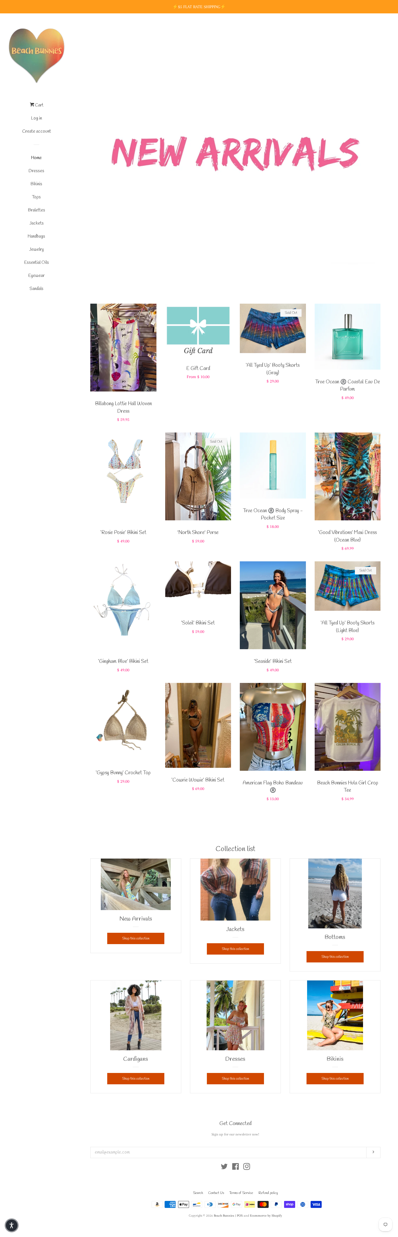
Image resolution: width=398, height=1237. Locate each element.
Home (36, 158)
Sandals (36, 289)
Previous (102, 145)
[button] (12, 1225)
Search (198, 1193)
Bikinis (36, 184)
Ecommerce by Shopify (266, 1216)
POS (240, 1216)
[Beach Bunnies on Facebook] (235, 1167)
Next (368, 145)
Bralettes (36, 210)
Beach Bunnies (224, 1216)
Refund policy (268, 1193)
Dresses (36, 171)
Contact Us (216, 1193)
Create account (36, 131)
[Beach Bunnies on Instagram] (246, 1167)
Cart (38, 105)
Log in (36, 118)
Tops (36, 197)
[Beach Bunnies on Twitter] (224, 1167)
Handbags (36, 236)
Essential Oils (36, 263)
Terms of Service (241, 1193)
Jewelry (36, 249)
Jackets (36, 223)
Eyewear (36, 276)
